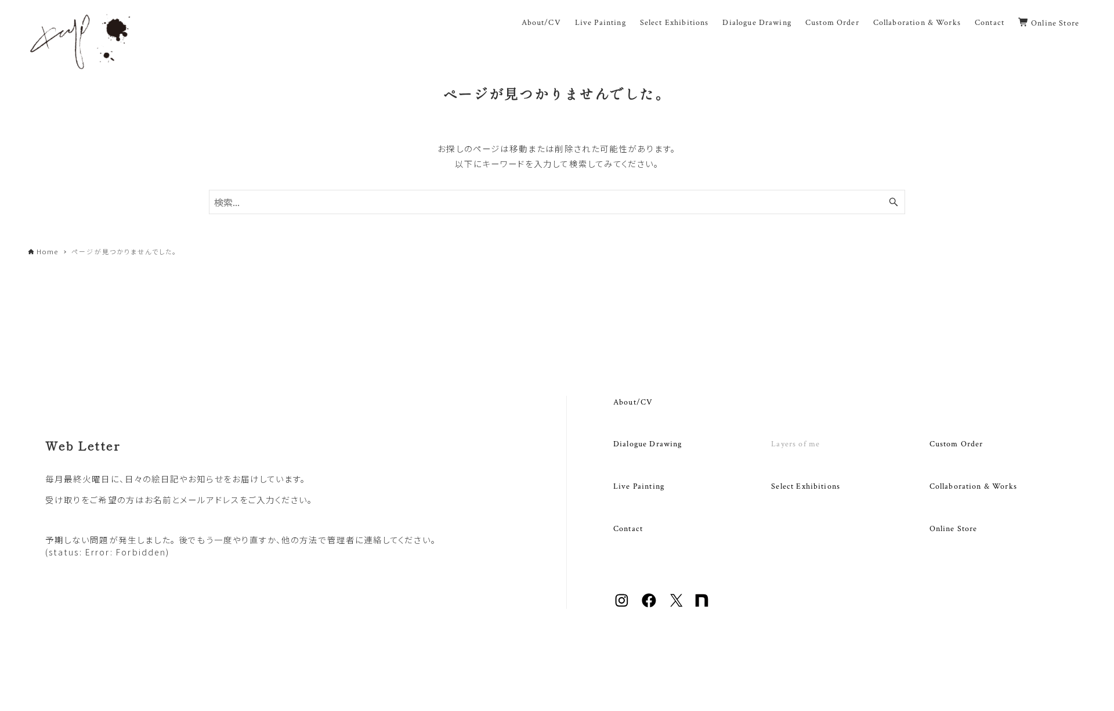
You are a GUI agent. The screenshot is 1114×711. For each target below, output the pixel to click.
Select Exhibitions (805, 486)
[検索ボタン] (893, 202)
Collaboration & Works (973, 486)
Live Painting (638, 486)
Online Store (953, 528)
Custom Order (956, 443)
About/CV (633, 401)
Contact (628, 528)
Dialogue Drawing (647, 443)
